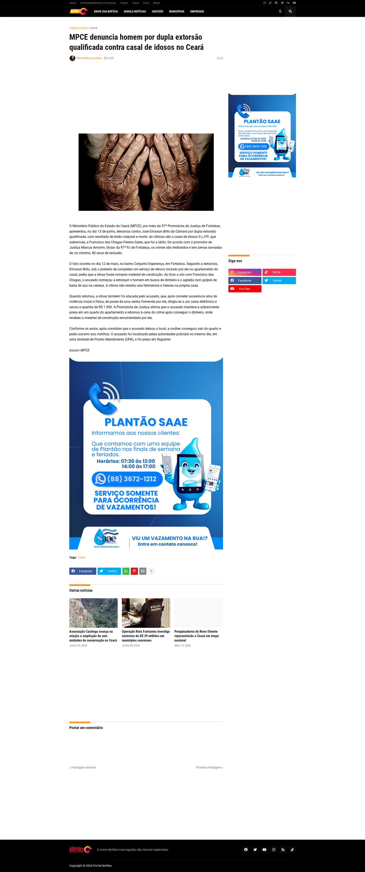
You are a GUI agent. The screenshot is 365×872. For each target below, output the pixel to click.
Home (72, 2)
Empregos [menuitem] (197, 11)
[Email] (142, 571)
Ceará (135, 2)
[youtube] (294, 3)
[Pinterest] (134, 571)
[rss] (288, 3)
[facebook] (276, 3)
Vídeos (124, 2)
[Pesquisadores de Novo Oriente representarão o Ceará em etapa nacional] (198, 613)
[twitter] (282, 3)
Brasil (156, 2)
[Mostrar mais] (151, 571)
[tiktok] (270, 3)
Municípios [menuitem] (176, 11)
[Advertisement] (142, 99)
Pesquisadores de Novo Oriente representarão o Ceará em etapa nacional (196, 635)
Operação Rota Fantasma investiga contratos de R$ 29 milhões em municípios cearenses (146, 635)
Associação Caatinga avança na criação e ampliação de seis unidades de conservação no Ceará (93, 635)
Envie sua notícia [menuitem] (106, 11)
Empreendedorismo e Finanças (98, 2)
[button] (280, 11)
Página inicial (78, 27)
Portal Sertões (102, 865)
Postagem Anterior (83, 767)
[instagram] (264, 3)
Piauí (146, 2)
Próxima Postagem (208, 767)
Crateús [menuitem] (157, 11)
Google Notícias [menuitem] (135, 11)
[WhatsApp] (125, 571)
